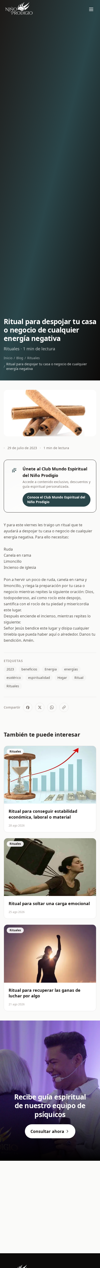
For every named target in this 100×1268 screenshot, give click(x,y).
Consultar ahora (47, 1131)
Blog (19, 358)
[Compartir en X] (39, 707)
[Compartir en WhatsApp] (52, 707)
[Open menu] (91, 9)
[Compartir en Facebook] (27, 707)
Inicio (8, 358)
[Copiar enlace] (64, 707)
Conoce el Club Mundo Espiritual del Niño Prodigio (56, 499)
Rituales (33, 358)
